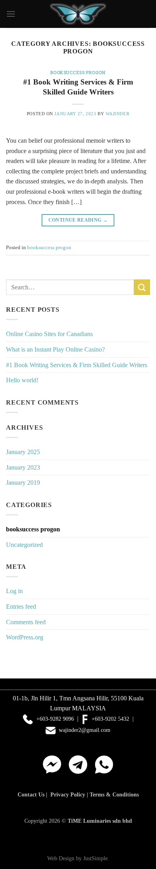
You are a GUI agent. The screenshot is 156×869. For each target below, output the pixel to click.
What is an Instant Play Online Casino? (55, 349)
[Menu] (11, 14)
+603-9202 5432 (109, 719)
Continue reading (78, 220)
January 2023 (23, 467)
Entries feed (21, 606)
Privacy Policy (67, 794)
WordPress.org (24, 637)
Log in (14, 591)
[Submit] (142, 287)
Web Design (60, 858)
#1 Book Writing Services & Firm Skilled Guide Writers (76, 365)
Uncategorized (24, 544)
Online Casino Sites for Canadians (49, 333)
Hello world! (22, 380)
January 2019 (23, 482)
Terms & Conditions (114, 794)
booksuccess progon (77, 72)
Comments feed (26, 622)
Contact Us (31, 794)
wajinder (117, 113)
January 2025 (23, 451)
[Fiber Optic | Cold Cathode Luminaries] (78, 14)
